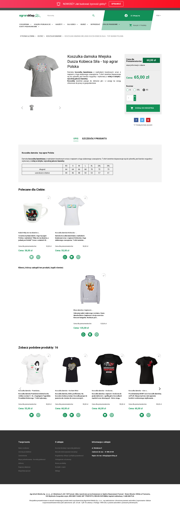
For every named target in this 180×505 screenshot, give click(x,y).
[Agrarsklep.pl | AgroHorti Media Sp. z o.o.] (30, 15)
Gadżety (59, 24)
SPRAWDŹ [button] (116, 4)
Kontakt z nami (60, 467)
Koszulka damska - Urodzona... (103, 391)
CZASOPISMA (24, 24)
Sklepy (57, 471)
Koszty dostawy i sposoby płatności (67, 448)
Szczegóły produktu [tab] (94, 138)
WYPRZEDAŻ (95, 24)
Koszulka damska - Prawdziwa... (29, 391)
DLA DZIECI (71, 24)
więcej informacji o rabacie (135, 65)
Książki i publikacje (42, 24)
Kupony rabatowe (24, 467)
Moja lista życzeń (24, 471)
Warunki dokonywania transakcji (66, 452)
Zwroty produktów (24, 452)
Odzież (83, 24)
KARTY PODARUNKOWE (28, 26)
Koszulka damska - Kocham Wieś (66, 391)
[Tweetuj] (142, 120)
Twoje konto (24, 442)
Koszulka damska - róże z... (138, 391)
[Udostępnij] (136, 120)
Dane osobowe (23, 448)
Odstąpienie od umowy (63, 459)
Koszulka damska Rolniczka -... (66, 233)
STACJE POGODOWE (110, 24)
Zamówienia (22, 456)
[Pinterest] (148, 120)
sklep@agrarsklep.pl (109, 456)
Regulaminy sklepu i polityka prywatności (69, 456)
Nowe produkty (60, 463)
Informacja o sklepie (101, 442)
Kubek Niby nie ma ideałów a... (29, 233)
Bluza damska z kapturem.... (83, 310)
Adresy (21, 463)
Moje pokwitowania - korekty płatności (31, 459)
